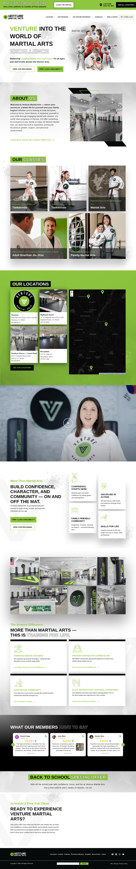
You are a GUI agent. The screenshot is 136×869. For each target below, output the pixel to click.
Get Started (53, 854)
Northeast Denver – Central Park (24, 353)
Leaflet (102, 373)
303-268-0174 (15, 322)
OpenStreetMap (110, 373)
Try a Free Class (126, 17)
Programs (67, 854)
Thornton (15, 315)
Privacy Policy (123, 863)
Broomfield (44, 352)
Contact (104, 854)
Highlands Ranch (47, 315)
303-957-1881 (44, 359)
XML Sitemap (114, 863)
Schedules (99, 17)
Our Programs (63, 17)
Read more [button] (30, 753)
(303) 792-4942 (108, 6)
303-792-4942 (44, 322)
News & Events (112, 17)
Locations (49, 17)
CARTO (123, 373)
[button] (106, 324)
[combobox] (68, 863)
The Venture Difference (82, 17)
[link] (28, 206)
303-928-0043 (15, 361)
